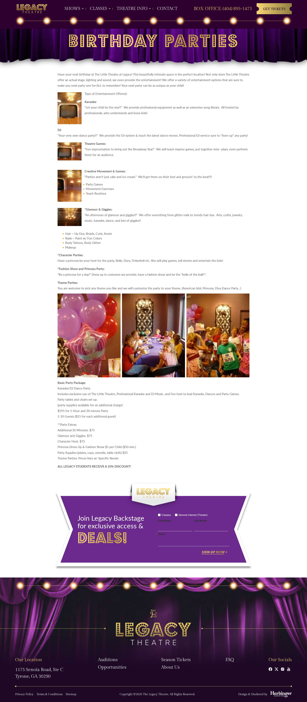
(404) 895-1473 (237, 8)
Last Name (200, 520)
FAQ (229, 659)
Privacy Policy (24, 694)
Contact (167, 8)
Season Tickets (176, 659)
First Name (164, 520)
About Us (170, 667)
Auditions (108, 659)
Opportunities (112, 667)
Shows (72, 8)
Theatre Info (132, 8)
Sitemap (71, 694)
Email (161, 534)
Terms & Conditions (50, 694)
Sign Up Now (213, 552)
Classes (98, 8)
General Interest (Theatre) (193, 515)
